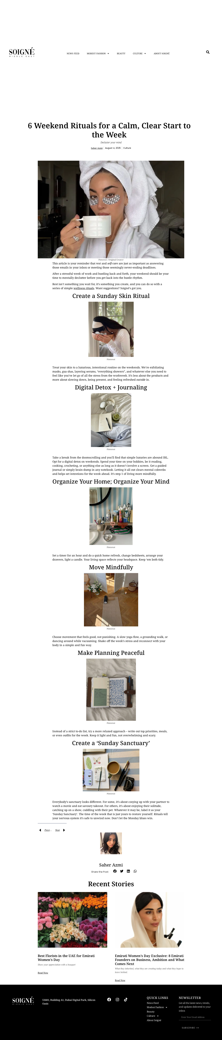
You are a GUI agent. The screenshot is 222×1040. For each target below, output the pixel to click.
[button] (115, 871)
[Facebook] (109, 999)
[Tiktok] (125, 999)
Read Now (43, 973)
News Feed (73, 53)
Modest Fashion (96, 53)
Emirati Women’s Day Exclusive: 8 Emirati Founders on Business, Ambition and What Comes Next (149, 959)
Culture (138, 53)
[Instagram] (117, 999)
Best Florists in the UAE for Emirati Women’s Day (66, 957)
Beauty (121, 53)
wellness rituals (84, 288)
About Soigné (162, 53)
